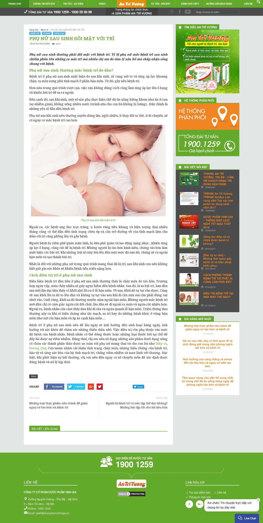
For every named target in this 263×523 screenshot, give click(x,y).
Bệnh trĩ (35, 33)
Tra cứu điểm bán (199, 492)
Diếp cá (161, 343)
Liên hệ (221, 492)
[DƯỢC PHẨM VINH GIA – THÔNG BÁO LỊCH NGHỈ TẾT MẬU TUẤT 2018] (189, 222)
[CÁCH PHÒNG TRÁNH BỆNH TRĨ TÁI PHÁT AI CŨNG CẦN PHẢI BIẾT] (189, 280)
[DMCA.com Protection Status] (131, 496)
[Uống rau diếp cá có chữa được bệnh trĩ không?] (189, 241)
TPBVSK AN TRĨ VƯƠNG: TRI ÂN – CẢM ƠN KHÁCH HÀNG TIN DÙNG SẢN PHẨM (218, 179)
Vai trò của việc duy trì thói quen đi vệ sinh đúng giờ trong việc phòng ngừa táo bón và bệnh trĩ (208, 344)
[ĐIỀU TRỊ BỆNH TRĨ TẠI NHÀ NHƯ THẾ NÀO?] (189, 298)
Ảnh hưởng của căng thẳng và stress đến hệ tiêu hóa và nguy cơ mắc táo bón (207, 362)
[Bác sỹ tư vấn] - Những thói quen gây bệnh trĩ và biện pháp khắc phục (217, 260)
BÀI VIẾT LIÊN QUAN (45, 429)
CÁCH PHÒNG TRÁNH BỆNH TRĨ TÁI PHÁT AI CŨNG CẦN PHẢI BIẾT (217, 278)
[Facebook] (189, 504)
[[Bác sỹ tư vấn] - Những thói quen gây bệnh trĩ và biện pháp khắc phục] (189, 260)
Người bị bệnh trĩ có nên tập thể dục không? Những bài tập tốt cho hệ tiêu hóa (137, 405)
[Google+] (200, 504)
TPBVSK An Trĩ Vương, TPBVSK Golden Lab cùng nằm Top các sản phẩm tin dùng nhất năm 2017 (218, 200)
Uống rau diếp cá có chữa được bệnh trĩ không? (216, 240)
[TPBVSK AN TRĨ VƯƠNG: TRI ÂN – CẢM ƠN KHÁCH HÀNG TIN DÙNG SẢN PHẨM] (189, 178)
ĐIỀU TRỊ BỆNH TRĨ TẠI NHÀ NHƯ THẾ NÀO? (218, 295)
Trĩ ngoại (59, 33)
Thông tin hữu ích (199, 497)
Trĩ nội (46, 33)
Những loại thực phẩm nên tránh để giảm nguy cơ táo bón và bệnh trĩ (58, 405)
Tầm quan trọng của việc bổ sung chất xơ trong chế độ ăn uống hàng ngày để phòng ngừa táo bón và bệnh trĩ (208, 381)
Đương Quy (37, 348)
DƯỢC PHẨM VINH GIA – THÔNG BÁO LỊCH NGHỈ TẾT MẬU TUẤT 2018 (218, 222)
